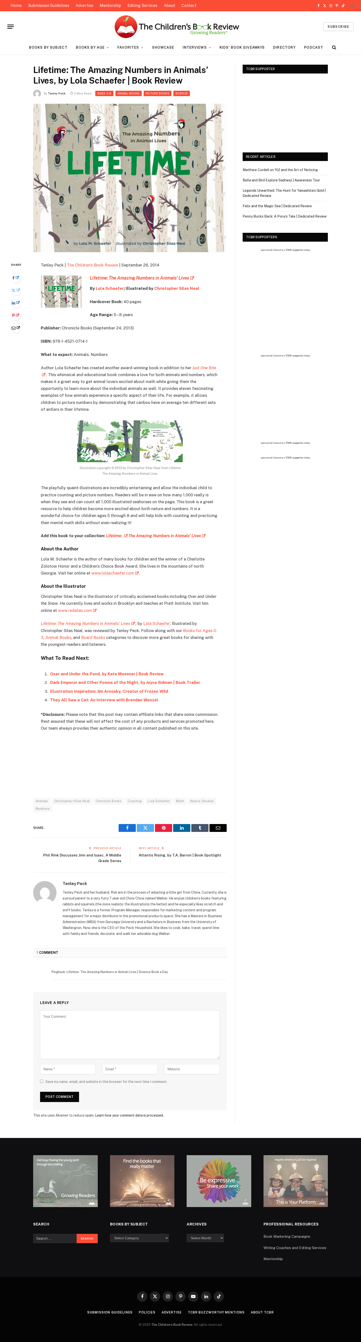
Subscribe (338, 27)
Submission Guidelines (48, 5)
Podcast (313, 47)
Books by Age (90, 47)
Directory (284, 47)
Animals (42, 801)
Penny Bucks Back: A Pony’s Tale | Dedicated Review (285, 216)
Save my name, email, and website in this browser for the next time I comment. (106, 1082)
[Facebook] (16, 278)
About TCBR (262, 1312)
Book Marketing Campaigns (287, 1236)
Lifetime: (114, 535)
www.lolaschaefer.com (112, 573)
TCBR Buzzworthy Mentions (216, 1312)
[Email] (16, 328)
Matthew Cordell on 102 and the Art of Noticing (280, 170)
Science (181, 93)
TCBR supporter (294, 249)
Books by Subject (48, 47)
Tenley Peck (57, 93)
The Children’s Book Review (92, 265)
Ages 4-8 (104, 93)
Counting (135, 801)
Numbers (43, 809)
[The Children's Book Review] (180, 27)
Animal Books (128, 93)
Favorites (128, 47)
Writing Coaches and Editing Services (295, 1248)
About (169, 5)
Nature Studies (202, 801)
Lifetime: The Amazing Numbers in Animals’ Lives (85, 623)
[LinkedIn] (16, 303)
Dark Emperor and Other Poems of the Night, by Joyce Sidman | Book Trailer (125, 682)
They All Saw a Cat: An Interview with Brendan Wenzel (104, 699)
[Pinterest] (16, 315)
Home (16, 5)
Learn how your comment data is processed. (129, 1115)
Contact (188, 5)
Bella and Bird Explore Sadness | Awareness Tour (281, 180)
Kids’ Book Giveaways (242, 47)
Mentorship (110, 5)
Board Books (93, 637)
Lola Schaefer (110, 288)
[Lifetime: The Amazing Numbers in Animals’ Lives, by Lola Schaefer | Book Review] (130, 251)
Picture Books (157, 93)
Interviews (195, 47)
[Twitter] (16, 290)
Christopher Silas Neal (176, 288)
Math (180, 801)
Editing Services (142, 5)
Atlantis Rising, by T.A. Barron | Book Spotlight (180, 855)
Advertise (84, 5)
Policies (147, 1312)
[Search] (351, 5)
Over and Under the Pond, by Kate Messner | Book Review (107, 673)
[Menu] (10, 26)
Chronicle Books (109, 801)
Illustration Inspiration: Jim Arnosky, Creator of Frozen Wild (109, 691)
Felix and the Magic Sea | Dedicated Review (277, 206)
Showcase (163, 47)
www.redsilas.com (75, 610)
